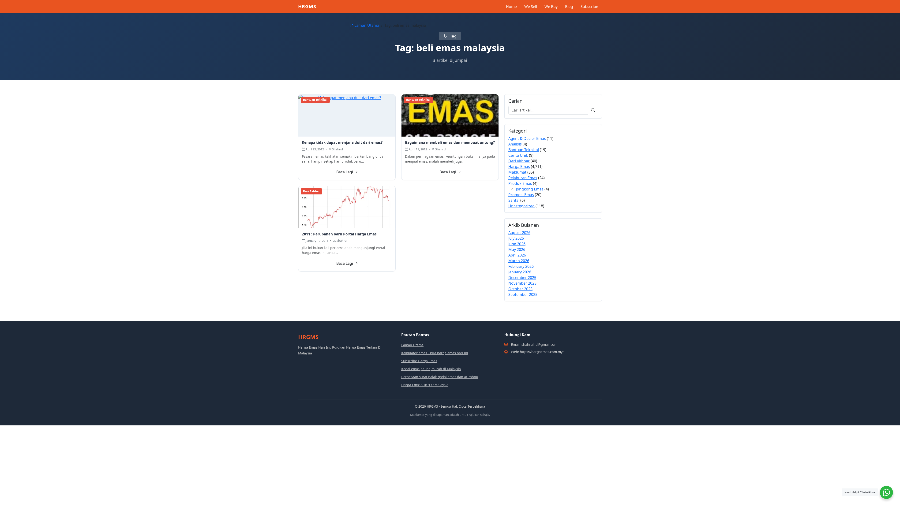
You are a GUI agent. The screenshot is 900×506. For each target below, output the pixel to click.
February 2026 (521, 266)
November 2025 (522, 283)
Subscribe (589, 6)
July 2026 (516, 238)
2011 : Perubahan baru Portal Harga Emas (339, 234)
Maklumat (517, 172)
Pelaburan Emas (522, 177)
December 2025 (522, 277)
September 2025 (522, 294)
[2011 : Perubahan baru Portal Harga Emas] (346, 206)
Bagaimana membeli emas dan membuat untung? (450, 142)
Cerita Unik (518, 155)
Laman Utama (366, 25)
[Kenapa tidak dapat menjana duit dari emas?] (339, 97)
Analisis (515, 144)
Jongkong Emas (530, 189)
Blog (569, 6)
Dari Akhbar (519, 161)
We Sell (530, 6)
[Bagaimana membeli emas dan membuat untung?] (450, 115)
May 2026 (516, 249)
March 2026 (518, 260)
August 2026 (519, 232)
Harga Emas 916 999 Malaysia (424, 385)
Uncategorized (521, 205)
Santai (513, 200)
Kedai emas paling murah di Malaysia (431, 369)
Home (511, 6)
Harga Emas (519, 166)
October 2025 (520, 288)
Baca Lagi (345, 172)
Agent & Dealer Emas (527, 138)
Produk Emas (520, 183)
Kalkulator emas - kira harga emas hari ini (434, 353)
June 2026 (516, 243)
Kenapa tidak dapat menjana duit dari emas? (342, 142)
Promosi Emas (521, 194)
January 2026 (519, 272)
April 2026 (517, 255)
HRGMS (307, 6)
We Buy (551, 6)
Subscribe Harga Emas (419, 361)
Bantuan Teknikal (523, 149)
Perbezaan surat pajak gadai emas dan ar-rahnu (439, 377)
